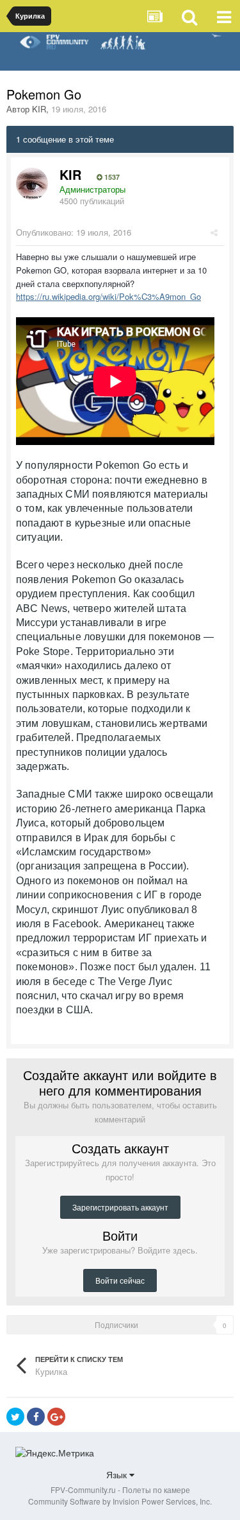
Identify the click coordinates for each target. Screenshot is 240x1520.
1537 (111, 177)
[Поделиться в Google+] (56, 1417)
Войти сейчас (120, 1280)
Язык (117, 1474)
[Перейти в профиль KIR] (32, 184)
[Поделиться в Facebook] (36, 1417)
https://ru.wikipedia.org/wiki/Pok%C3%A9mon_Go (108, 296)
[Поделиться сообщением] (214, 232)
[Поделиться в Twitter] (15, 1417)
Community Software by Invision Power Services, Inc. (120, 1501)
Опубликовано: (73, 232)
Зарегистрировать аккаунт (120, 1206)
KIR (39, 109)
